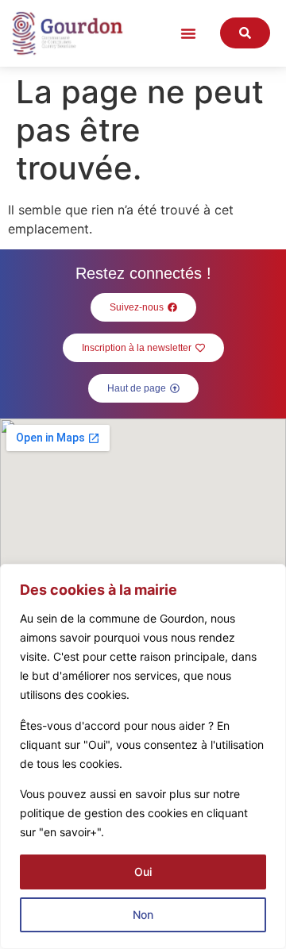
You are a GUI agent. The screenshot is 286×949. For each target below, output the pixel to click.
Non (143, 914)
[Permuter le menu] (188, 33)
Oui (143, 871)
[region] (143, 756)
